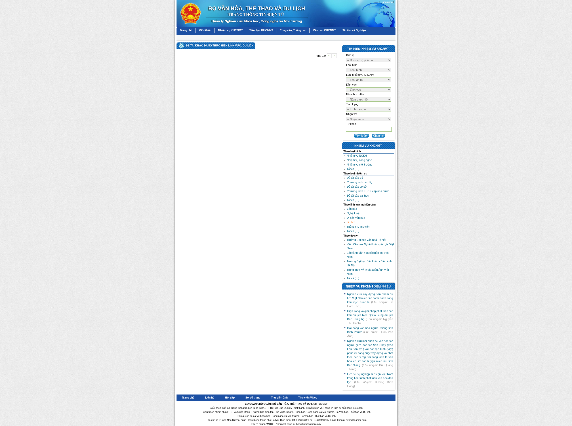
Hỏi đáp (230, 397)
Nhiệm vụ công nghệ (359, 160)
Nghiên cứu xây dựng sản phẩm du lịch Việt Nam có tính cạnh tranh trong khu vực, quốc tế (370, 298)
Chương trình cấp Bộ (359, 182)
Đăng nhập (387, 2)
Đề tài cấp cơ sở (357, 186)
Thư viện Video (307, 397)
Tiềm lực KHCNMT (261, 30)
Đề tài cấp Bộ (355, 177)
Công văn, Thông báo (293, 30)
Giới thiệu (205, 30)
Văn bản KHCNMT (324, 30)
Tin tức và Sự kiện (354, 30)
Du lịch (351, 222)
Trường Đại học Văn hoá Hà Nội (366, 239)
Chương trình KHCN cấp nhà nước (368, 191)
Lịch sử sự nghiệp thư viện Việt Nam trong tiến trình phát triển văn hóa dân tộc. (370, 378)
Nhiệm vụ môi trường (359, 164)
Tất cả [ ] (353, 169)
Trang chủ (186, 30)
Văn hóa (352, 208)
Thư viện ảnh (279, 397)
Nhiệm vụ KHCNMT (230, 30)
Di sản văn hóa (356, 217)
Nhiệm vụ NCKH (357, 155)
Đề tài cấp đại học (358, 195)
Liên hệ (209, 397)
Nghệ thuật (353, 213)
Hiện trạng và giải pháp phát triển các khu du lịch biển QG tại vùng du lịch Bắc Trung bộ (370, 315)
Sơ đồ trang (252, 397)
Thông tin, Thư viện (358, 226)
